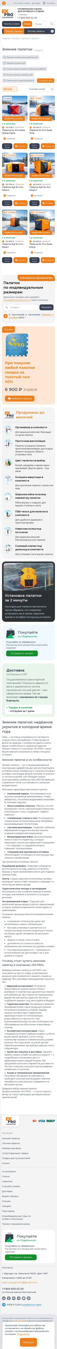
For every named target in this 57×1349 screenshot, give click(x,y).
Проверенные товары (30, 9)
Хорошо (28, 1342)
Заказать (46, 307)
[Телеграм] (18, 1298)
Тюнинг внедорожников (16, 1224)
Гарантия (7, 1181)
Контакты (50, 3)
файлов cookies (20, 1321)
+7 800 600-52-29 (13, 1289)
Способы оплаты (22, 3)
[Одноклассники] (9, 1298)
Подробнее (23, 1334)
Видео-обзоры (10, 1196)
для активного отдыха (31, 11)
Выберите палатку (22, 398)
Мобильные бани (11, 1148)
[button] (52, 31)
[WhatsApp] (23, 1298)
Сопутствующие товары (15, 1153)
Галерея (6, 1206)
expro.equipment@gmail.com (19, 1282)
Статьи (6, 1176)
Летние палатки (11, 1143)
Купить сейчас (7, 146)
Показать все (46, 80)
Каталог (16, 38)
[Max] (28, 1298)
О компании (9, 1171)
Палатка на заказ (11, 24)
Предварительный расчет (17, 300)
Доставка (36, 3)
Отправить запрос (22, 653)
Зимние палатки (11, 1138)
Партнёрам (8, 1211)
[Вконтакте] (4, 1298)
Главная (6, 38)
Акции (27, 24)
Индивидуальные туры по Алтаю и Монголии (16, 1217)
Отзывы (6, 1201)
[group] (36, 31)
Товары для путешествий (16, 1158)
